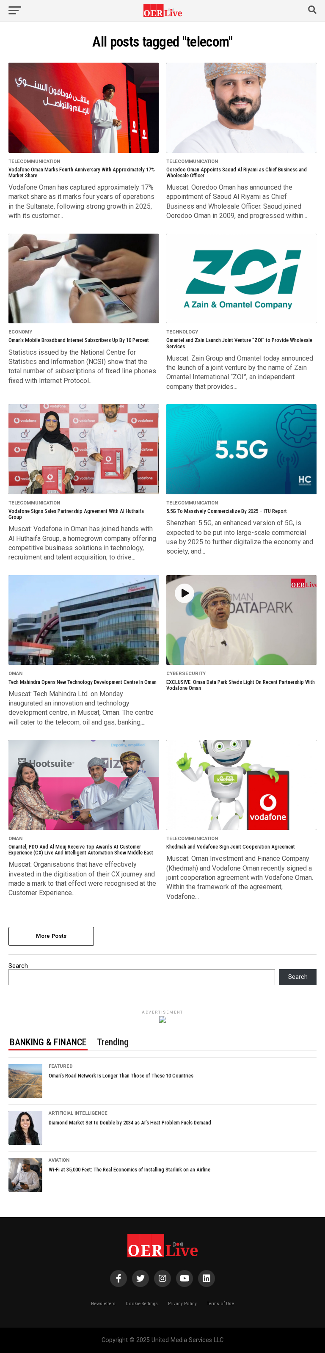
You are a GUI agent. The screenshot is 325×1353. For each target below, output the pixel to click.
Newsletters (103, 1303)
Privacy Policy (182, 1303)
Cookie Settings (142, 1303)
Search (18, 966)
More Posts (51, 936)
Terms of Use (220, 1303)
